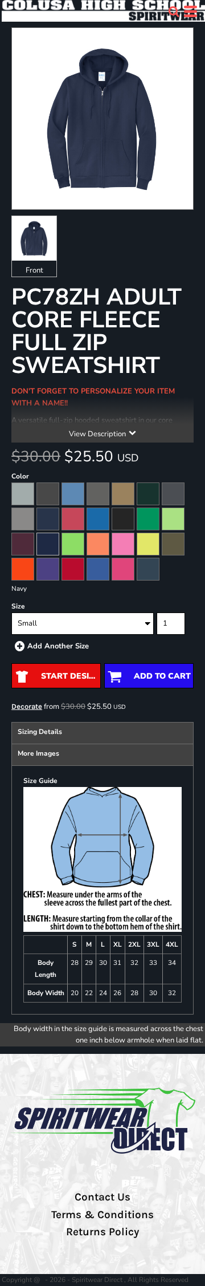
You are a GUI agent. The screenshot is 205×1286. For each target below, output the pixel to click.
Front (34, 270)
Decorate (26, 706)
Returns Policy (102, 1232)
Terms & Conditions (102, 1214)
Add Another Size (58, 646)
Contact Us (102, 1197)
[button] (173, 11)
